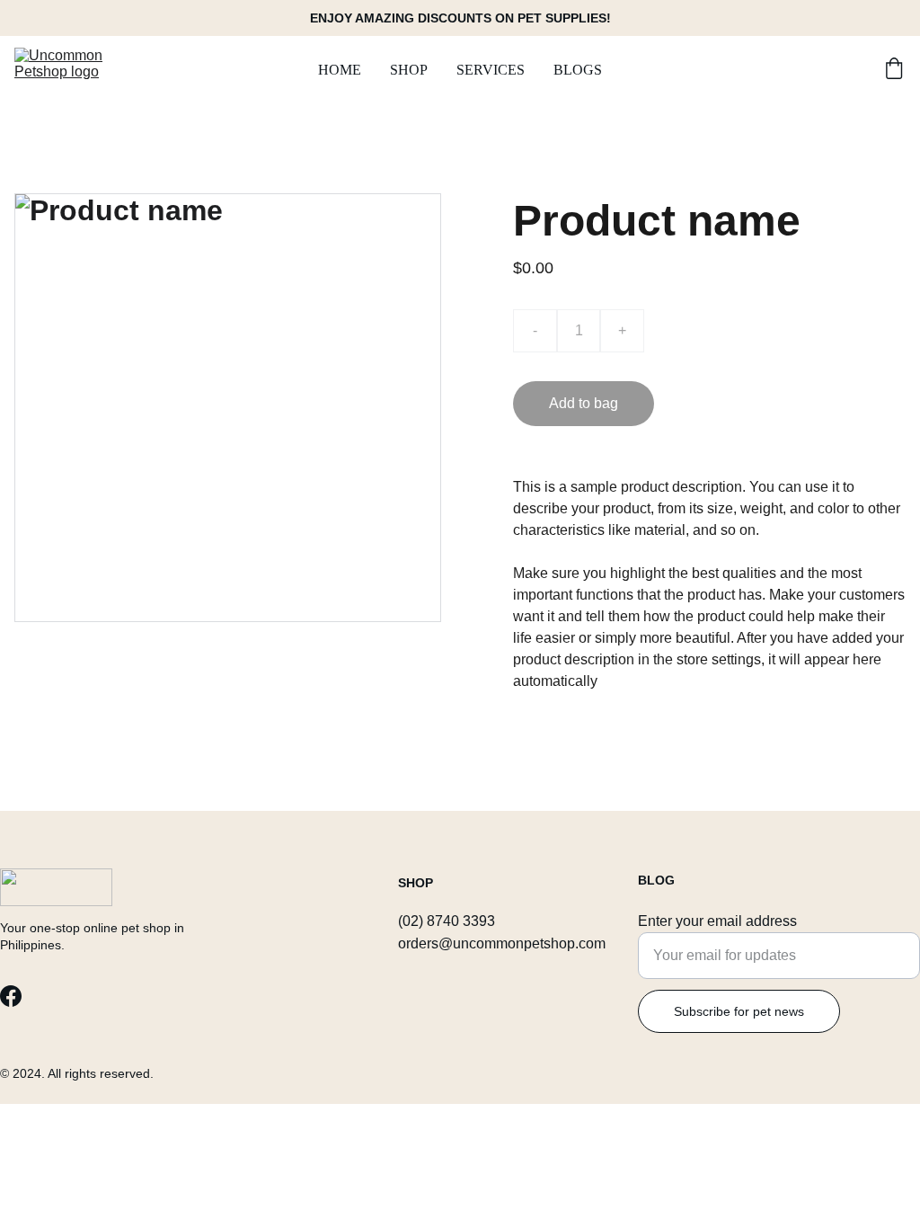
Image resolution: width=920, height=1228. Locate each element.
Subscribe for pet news (739, 1011)
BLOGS (577, 69)
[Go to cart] (894, 70)
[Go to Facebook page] (11, 996)
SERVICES (490, 69)
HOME (339, 69)
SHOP (409, 69)
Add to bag (583, 403)
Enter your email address (717, 921)
